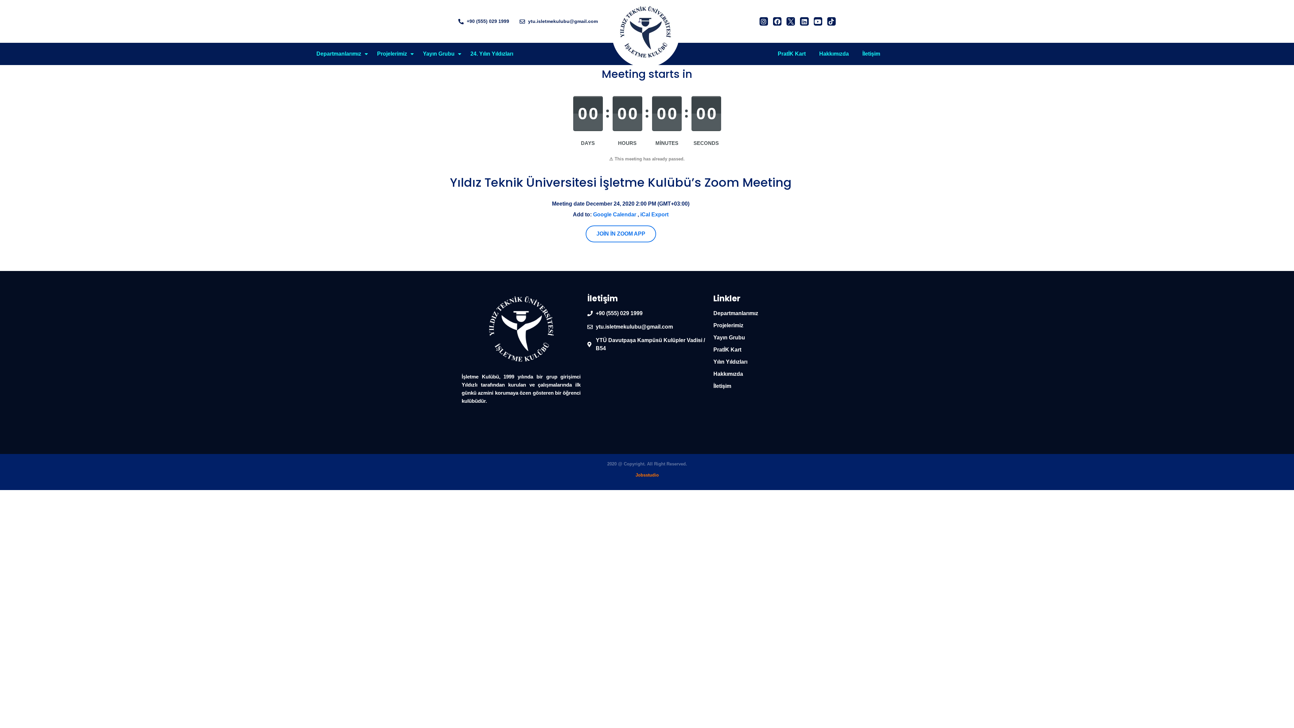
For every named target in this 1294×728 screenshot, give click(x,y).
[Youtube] (818, 21)
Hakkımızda (834, 54)
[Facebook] (777, 21)
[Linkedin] (804, 21)
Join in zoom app (620, 234)
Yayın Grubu (439, 54)
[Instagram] (764, 21)
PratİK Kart (792, 54)
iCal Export (654, 214)
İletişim (871, 54)
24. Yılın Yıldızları (491, 54)
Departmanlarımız (338, 54)
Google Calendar (614, 214)
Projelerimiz (392, 54)
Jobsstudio (647, 475)
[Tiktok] (831, 21)
